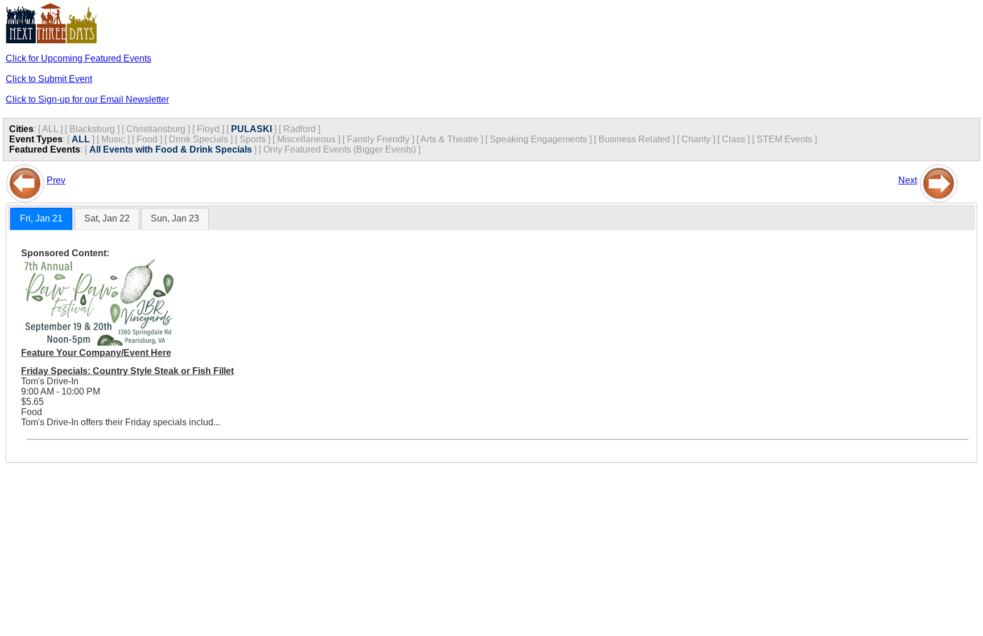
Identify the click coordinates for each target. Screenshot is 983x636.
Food (147, 139)
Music (113, 139)
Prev (56, 180)
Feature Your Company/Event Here (96, 353)
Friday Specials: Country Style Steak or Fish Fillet (127, 371)
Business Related (634, 139)
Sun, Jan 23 (175, 218)
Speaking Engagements (538, 139)
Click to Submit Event (49, 79)
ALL (50, 129)
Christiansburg (155, 129)
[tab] (41, 219)
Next (907, 180)
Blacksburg (92, 129)
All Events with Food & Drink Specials (170, 149)
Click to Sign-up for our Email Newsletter (87, 99)
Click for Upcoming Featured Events (78, 58)
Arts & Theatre (449, 139)
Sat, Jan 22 (107, 218)
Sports (252, 139)
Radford (299, 129)
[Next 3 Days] (938, 180)
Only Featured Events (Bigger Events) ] (341, 149)
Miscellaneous (306, 139)
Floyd (208, 129)
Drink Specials (198, 139)
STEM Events (784, 139)
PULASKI (251, 129)
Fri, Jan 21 (41, 218)
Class (733, 139)
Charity (696, 139)
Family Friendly (378, 139)
